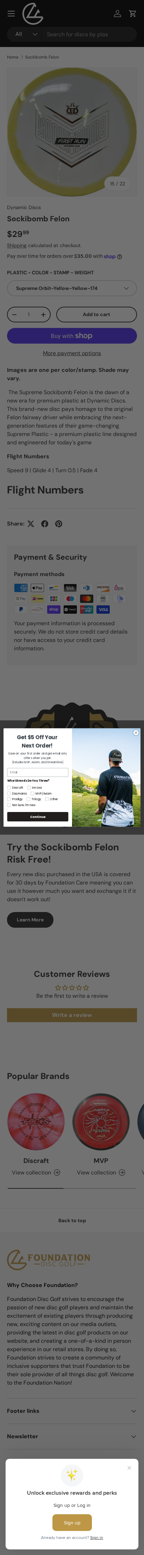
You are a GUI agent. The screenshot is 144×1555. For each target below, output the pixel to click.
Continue (37, 816)
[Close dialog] (136, 733)
